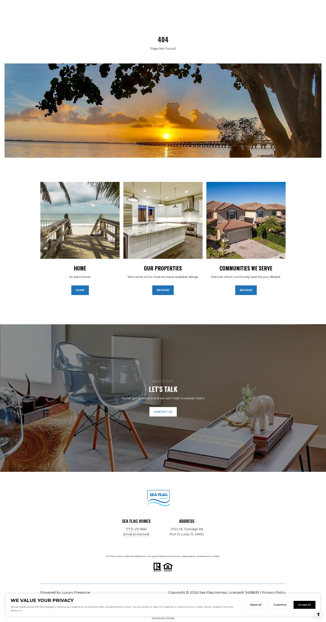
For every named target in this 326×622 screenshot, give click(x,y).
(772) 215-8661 (136, 529)
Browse (163, 290)
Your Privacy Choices (163, 617)
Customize (280, 604)
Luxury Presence (76, 592)
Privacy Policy (274, 592)
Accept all (304, 604)
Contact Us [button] (163, 411)
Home (80, 290)
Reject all (256, 604)
